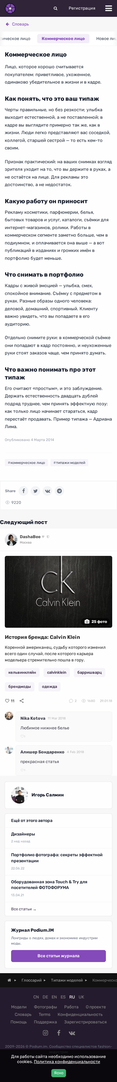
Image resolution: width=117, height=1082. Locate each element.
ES (63, 997)
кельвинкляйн (22, 672)
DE (45, 997)
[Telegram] (59, 491)
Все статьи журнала (59, 955)
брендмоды (19, 686)
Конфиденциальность (80, 1014)
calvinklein (56, 672)
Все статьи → (24, 909)
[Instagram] (45, 1033)
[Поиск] (55, 8)
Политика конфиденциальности (67, 1061)
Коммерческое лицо (63, 38)
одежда (49, 686)
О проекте (96, 1007)
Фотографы (45, 1007)
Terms (44, 1014)
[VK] (47, 491)
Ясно (58, 1073)
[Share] (21, 700)
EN (54, 997)
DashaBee (30, 536)
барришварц (89, 672)
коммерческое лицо (27, 463)
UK (81, 997)
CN (36, 997)
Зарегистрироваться (85, 1022)
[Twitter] (35, 491)
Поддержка (45, 1022)
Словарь (20, 24)
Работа (71, 1007)
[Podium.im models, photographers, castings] (10, 8)
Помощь (18, 1022)
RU (72, 997)
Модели (19, 1007)
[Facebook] (23, 491)
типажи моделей (70, 463)
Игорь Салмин (48, 795)
